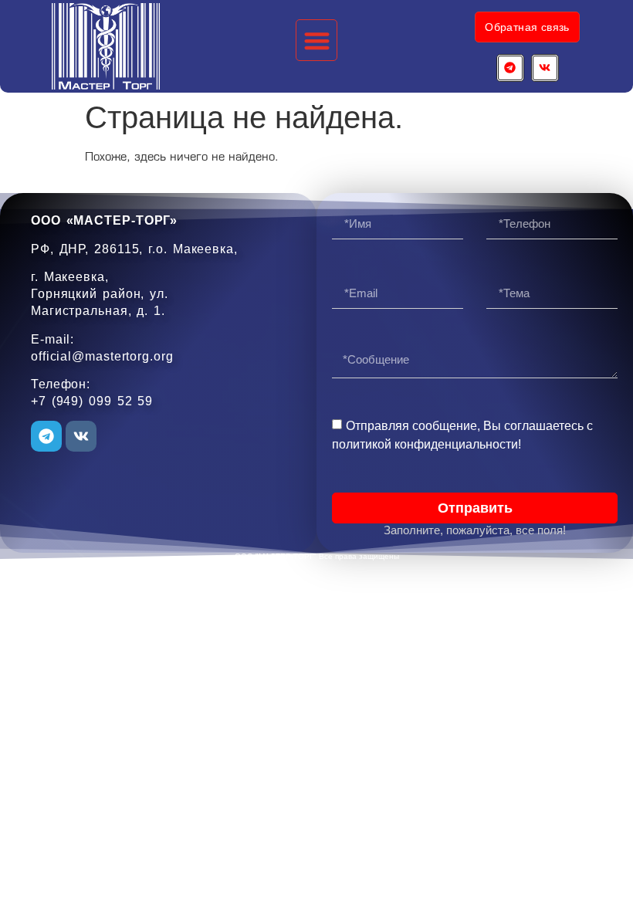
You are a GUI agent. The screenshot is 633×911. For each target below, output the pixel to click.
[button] (317, 40)
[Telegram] (510, 68)
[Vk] (545, 68)
